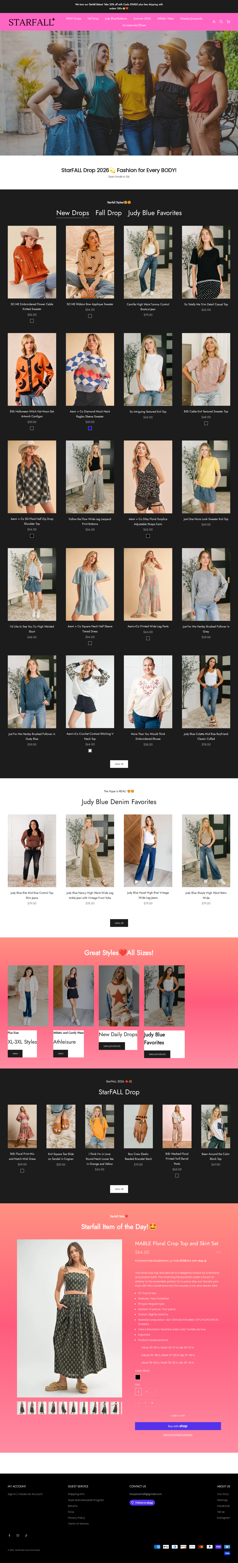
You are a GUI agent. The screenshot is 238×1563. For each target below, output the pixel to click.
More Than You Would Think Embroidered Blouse (148, 736)
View (15, 1053)
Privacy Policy (76, 1518)
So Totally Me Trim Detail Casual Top (206, 304)
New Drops (72, 213)
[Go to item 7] (83, 1408)
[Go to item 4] (52, 1408)
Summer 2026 (142, 18)
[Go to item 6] (73, 1408)
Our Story (223, 1494)
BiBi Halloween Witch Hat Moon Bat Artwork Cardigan (32, 414)
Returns (72, 1506)
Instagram (223, 1518)
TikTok (221, 1512)
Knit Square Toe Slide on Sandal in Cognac (61, 1156)
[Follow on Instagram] (17, 1535)
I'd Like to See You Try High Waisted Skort (32, 629)
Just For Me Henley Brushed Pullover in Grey (206, 629)
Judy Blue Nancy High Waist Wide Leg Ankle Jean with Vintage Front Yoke (90, 895)
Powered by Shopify (32, 1550)
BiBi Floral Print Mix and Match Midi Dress (22, 1156)
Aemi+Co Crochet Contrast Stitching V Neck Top (90, 736)
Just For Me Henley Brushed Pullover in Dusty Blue (32, 736)
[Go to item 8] (94, 1408)
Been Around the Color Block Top (216, 1156)
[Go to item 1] (21, 1408)
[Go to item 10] (114, 1408)
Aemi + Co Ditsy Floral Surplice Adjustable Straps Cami (148, 521)
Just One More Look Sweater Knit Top (206, 519)
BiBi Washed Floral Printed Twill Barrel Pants (176, 1159)
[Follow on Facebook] (9, 1535)
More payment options (178, 1435)
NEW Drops (73, 18)
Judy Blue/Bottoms (116, 18)
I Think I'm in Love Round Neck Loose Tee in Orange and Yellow (99, 1159)
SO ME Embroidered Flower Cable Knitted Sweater (32, 306)
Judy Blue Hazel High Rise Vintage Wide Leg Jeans (148, 895)
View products (111, 1046)
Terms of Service (78, 1524)
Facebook (223, 1506)
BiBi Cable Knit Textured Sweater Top (206, 411)
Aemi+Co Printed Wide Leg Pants (148, 626)
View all (119, 764)
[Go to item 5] (63, 1408)
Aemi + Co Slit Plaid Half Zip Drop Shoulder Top (32, 521)
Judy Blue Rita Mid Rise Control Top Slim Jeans (32, 895)
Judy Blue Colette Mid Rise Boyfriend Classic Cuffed (206, 736)
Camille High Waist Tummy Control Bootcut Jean (148, 306)
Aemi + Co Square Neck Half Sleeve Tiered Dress (90, 628)
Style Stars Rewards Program (86, 1500)
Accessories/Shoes (134, 25)
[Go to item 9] (104, 1408)
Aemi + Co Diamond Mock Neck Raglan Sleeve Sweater (90, 414)
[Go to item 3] (42, 1408)
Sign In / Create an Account (25, 1494)
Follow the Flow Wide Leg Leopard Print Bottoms (90, 521)
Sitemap (222, 1500)
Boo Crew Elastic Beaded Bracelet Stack (138, 1156)
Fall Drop (93, 18)
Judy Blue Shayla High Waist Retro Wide (206, 895)
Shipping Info (76, 1494)
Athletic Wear (165, 18)
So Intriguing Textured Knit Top (148, 411)
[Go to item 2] (31, 1408)
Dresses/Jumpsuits (191, 18)
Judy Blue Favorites (155, 213)
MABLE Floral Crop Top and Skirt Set (176, 1243)
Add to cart (178, 1415)
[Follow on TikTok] (26, 1535)
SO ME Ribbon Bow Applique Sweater (90, 304)
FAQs (71, 1512)
